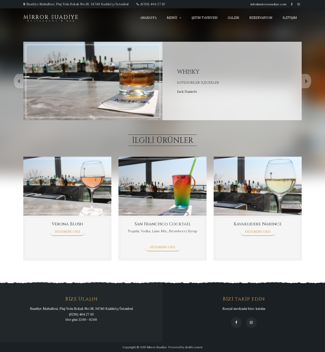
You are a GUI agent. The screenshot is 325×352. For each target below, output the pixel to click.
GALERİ (233, 18)
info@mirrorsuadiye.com (269, 4)
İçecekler (210, 83)
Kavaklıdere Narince (258, 224)
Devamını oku (67, 232)
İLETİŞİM (290, 18)
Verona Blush (67, 224)
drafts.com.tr (194, 347)
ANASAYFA (148, 18)
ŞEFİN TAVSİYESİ (204, 18)
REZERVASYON (260, 18)
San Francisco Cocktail (162, 224)
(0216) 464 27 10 (152, 4)
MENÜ (172, 18)
